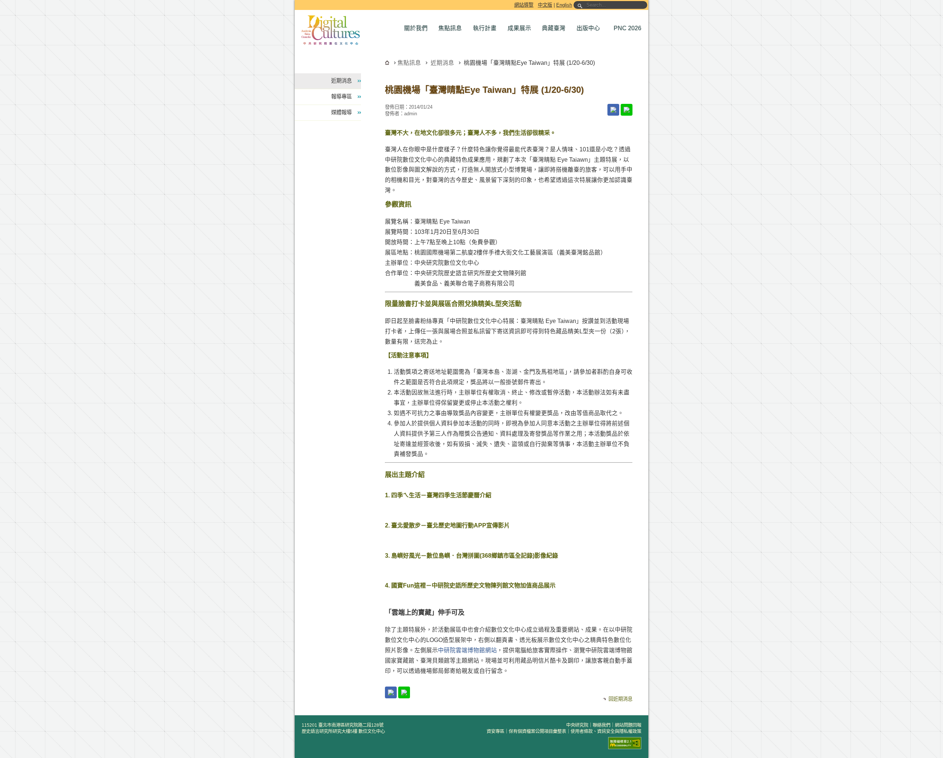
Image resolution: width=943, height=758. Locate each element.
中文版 (545, 5)
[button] (417, 28)
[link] (613, 110)
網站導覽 (523, 5)
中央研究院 (577, 725)
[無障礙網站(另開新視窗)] (624, 743)
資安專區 (495, 731)
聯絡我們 (601, 725)
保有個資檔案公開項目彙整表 (537, 731)
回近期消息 (620, 699)
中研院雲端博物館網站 (467, 650)
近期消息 (442, 63)
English (564, 5)
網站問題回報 (628, 725)
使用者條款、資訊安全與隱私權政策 (606, 731)
